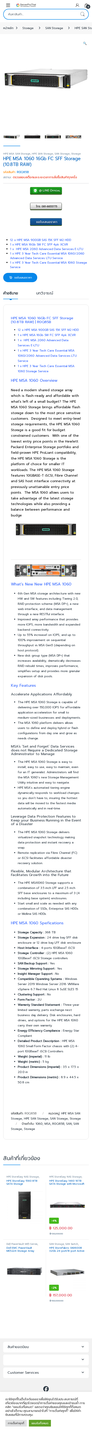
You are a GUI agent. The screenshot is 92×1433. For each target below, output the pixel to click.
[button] (85, 43)
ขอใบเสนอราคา (23, 277)
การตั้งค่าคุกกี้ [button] (16, 1423)
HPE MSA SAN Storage (16, 154)
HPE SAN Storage (42, 154)
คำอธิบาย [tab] (10, 293)
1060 (39, 1124)
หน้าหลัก (8, 28)
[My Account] (77, 5)
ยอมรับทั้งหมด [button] (40, 1423)
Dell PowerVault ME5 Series (21, 1244)
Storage (28, 28)
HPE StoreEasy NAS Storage (22, 1177)
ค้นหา (82, 14)
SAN (69, 1124)
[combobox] (40, 14)
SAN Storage (54, 28)
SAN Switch (71, 1244)
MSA (47, 1124)
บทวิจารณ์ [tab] (44, 293)
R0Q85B (58, 1124)
